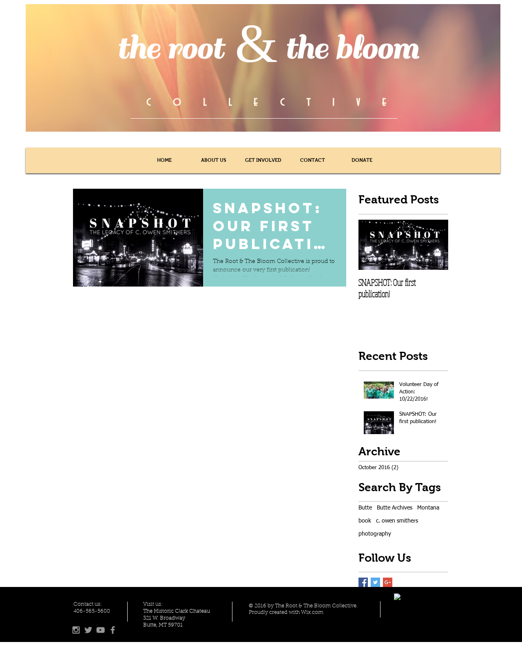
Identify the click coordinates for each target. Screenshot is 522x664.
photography (374, 534)
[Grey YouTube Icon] (100, 630)
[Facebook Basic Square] (363, 582)
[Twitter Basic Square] (375, 582)
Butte (365, 508)
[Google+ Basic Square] (387, 582)
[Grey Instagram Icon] (76, 630)
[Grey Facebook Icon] (113, 630)
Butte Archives (394, 508)
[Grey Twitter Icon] (88, 630)
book (364, 521)
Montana (428, 508)
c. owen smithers (397, 521)
